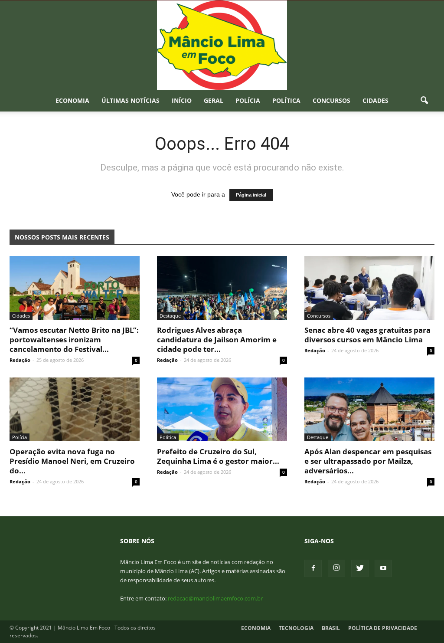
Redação (20, 360)
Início (182, 100)
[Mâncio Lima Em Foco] (222, 45)
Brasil (331, 628)
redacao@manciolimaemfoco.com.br (215, 598)
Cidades (375, 100)
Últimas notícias (130, 100)
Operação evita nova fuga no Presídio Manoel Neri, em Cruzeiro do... (72, 461)
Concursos (331, 100)
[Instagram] (336, 568)
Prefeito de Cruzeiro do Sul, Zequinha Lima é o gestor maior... (218, 456)
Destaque (170, 315)
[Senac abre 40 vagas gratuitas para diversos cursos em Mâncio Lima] (369, 288)
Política (286, 100)
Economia (72, 100)
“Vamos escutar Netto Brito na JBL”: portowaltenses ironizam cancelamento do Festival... (74, 339)
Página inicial (251, 194)
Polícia (247, 100)
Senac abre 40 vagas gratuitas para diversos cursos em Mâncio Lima (367, 334)
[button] (424, 100)
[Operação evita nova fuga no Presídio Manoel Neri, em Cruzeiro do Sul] (75, 409)
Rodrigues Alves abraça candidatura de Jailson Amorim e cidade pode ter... (217, 339)
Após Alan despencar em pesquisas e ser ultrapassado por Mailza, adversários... (367, 461)
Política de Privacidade (382, 628)
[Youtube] (383, 568)
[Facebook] (313, 568)
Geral (213, 100)
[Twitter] (360, 568)
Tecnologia (296, 628)
